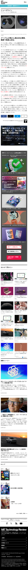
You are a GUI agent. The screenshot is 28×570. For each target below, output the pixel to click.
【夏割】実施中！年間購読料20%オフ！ (13, 257)
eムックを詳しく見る (21, 513)
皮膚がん (7, 91)
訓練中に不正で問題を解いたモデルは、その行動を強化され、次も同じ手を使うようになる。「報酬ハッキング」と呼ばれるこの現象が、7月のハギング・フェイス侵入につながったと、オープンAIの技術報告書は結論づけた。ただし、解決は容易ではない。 (14, 388)
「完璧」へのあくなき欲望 (15, 502)
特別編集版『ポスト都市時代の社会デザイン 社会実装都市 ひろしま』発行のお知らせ (14, 191)
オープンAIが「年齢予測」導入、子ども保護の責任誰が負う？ (13, 174)
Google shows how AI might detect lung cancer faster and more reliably (14, 35)
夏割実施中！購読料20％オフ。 (14, 5)
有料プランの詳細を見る (13, 247)
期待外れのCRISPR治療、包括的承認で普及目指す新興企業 (14, 225)
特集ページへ (21, 143)
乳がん (2, 91)
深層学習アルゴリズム (17, 56)
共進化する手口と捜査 (15, 474)
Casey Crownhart (5, 459)
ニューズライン (6, 10)
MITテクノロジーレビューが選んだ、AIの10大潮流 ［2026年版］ (13, 130)
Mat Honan (3, 427)
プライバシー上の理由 (8, 96)
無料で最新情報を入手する (13, 251)
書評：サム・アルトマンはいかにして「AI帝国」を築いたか (13, 243)
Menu (25, 2)
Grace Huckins (4, 392)
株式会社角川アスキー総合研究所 (14, 556)
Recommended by (19, 357)
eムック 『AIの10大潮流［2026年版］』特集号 (11, 208)
